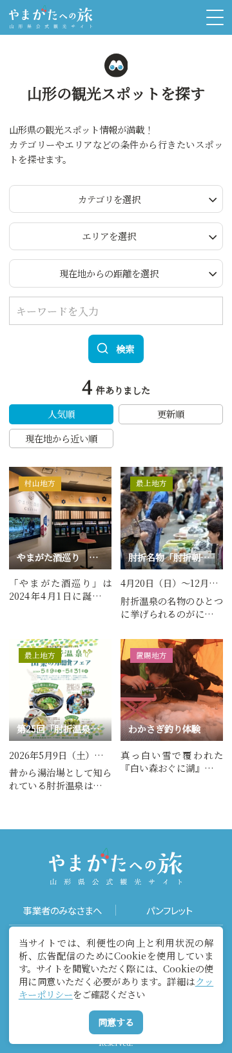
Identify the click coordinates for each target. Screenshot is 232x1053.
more (21, 472)
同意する (116, 1021)
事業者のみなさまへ (62, 910)
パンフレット (169, 910)
